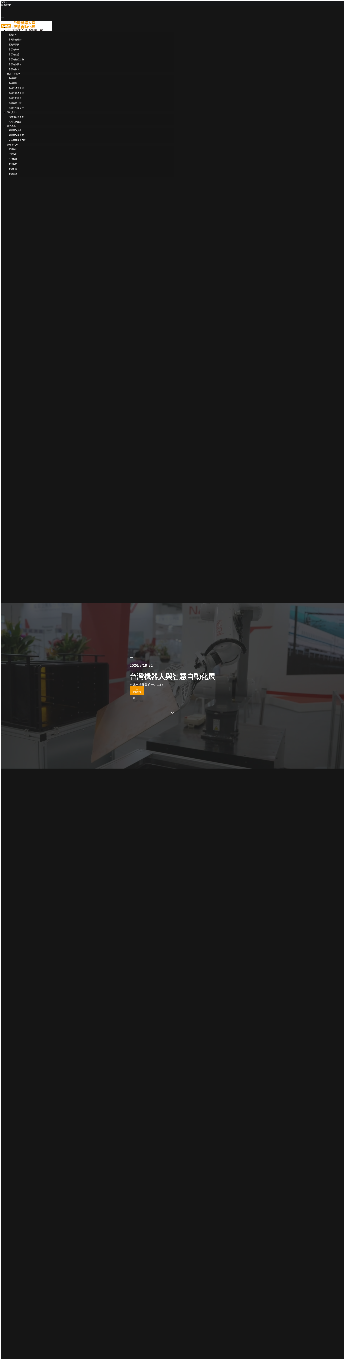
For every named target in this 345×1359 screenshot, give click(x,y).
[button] (13, 30)
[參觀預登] (137, 694)
